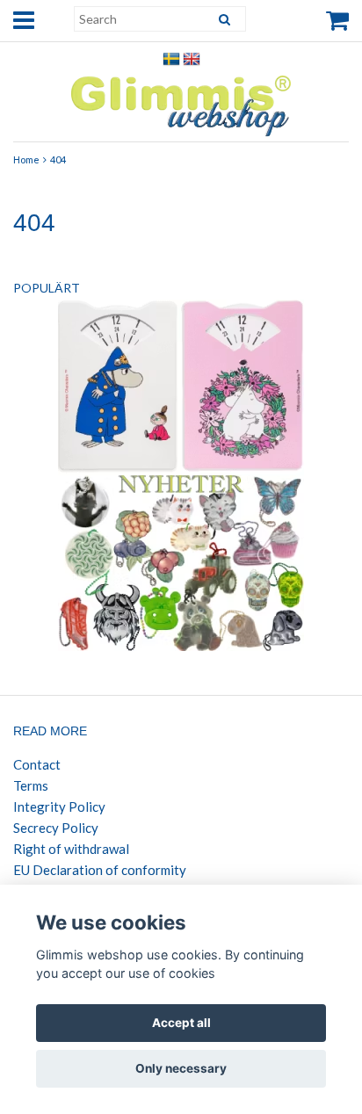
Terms (30, 785)
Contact (37, 764)
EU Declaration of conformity (99, 870)
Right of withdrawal (71, 849)
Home (26, 159)
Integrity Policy (59, 806)
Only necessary (181, 1068)
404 (58, 159)
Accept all (181, 1023)
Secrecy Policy (55, 828)
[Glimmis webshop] (181, 101)
